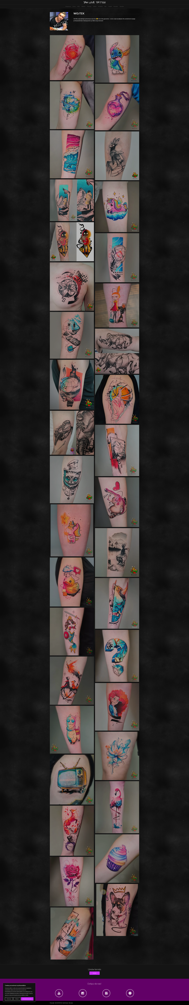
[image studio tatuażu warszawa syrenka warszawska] (72, 632)
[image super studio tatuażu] (72, 287)
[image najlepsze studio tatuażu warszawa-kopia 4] (72, 58)
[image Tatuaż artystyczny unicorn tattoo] (72, 530)
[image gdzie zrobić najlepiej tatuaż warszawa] (117, 400)
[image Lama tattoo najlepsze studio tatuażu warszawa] (72, 730)
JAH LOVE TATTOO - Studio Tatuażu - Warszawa (64, 1002)
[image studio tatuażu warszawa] (117, 107)
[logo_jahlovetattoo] (94, 2)
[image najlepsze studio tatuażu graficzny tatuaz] (72, 154)
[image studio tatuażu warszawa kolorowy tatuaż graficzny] (72, 105)
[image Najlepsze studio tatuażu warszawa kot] (117, 502)
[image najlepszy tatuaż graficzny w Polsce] (72, 200)
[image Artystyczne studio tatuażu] (117, 656)
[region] (19, 992)
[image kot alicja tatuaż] (72, 480)
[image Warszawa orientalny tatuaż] (117, 604)
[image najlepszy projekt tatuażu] (72, 242)
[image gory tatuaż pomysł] (117, 451)
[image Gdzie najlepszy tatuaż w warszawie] (117, 707)
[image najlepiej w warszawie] (117, 156)
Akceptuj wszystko (27, 998)
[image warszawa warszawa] (72, 385)
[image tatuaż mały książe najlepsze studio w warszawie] (117, 553)
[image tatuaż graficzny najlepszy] (72, 336)
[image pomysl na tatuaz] (117, 258)
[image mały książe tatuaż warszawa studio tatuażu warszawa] (72, 681)
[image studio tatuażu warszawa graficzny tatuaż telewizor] (72, 780)
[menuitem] (68, 6)
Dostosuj (9, 998)
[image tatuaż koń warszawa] (117, 352)
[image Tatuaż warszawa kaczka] (72, 582)
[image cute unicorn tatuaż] (117, 207)
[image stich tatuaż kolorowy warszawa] (117, 59)
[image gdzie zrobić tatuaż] (72, 433)
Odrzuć (17, 998)
